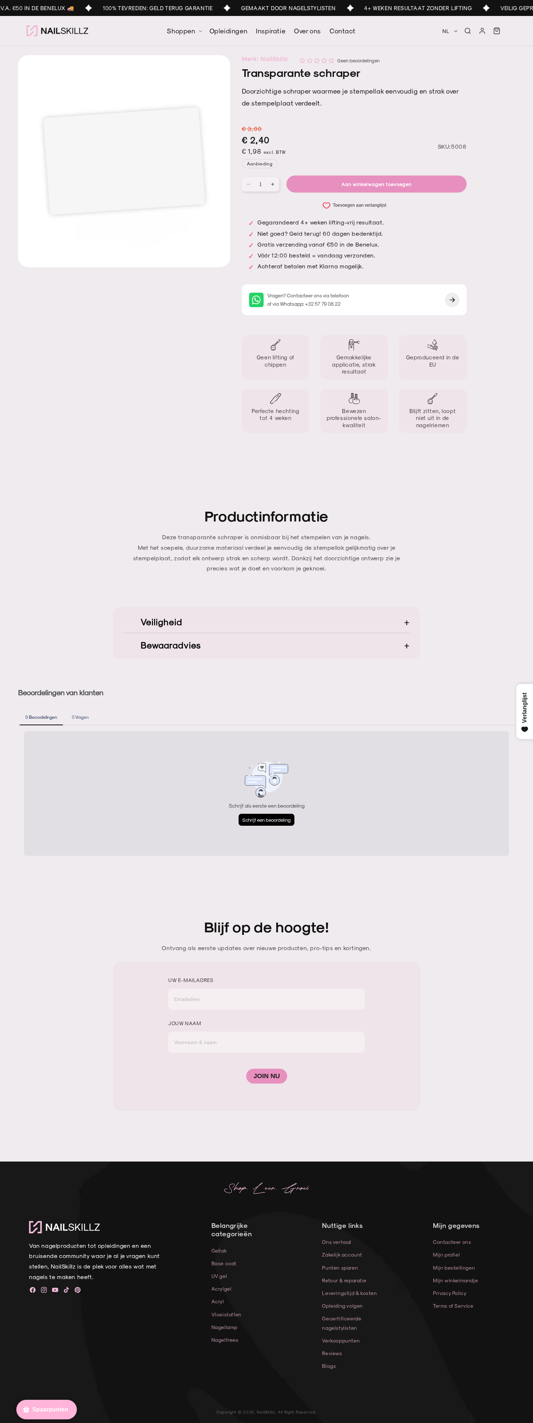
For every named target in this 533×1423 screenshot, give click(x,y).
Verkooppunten (341, 1340)
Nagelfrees (225, 1340)
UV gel (219, 1276)
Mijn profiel (446, 1254)
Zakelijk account (342, 1254)
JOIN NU (266, 1076)
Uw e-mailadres (190, 980)
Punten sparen (340, 1268)
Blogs (329, 1366)
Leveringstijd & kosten (349, 1293)
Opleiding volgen (342, 1306)
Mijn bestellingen (454, 1268)
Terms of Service (453, 1306)
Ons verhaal (336, 1242)
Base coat (223, 1263)
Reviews (332, 1353)
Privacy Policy (449, 1293)
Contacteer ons (452, 1242)
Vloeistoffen (226, 1314)
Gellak (219, 1250)
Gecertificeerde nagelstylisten (341, 1323)
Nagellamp (224, 1327)
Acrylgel (221, 1289)
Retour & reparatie (344, 1280)
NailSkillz (266, 1412)
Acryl (217, 1301)
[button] (467, 30)
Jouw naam (184, 1023)
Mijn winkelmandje (455, 1280)
